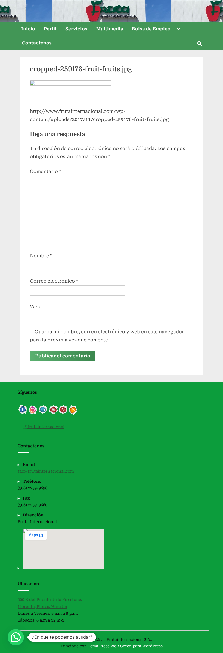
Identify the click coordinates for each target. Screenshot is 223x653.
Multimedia (109, 28)
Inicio (28, 28)
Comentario (45, 171)
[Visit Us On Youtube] (53, 413)
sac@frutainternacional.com (46, 471)
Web (35, 306)
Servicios (76, 28)
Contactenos (37, 43)
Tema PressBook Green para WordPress (125, 646)
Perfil (50, 28)
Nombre (41, 255)
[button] (16, 637)
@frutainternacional (44, 427)
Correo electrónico (54, 281)
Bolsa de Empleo (151, 28)
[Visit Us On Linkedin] (43, 413)
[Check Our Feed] (73, 413)
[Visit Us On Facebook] (23, 413)
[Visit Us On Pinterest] (63, 413)
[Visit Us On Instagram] (33, 413)
